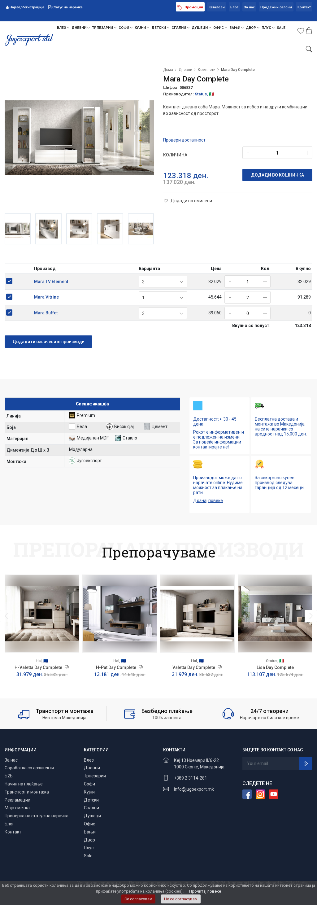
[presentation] (6, 616)
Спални (179, 28)
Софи (124, 28)
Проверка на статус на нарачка (36, 815)
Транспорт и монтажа (27, 791)
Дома (168, 70)
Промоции (193, 7)
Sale (281, 28)
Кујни (141, 28)
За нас (249, 7)
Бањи (235, 28)
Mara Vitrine (46, 297)
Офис (219, 28)
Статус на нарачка (67, 7)
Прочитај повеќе (205, 891)
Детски (159, 28)
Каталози (217, 7)
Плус (267, 28)
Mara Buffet (46, 312)
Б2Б (9, 775)
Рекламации (17, 800)
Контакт (304, 7)
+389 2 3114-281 (190, 778)
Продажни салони (276, 7)
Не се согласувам (181, 899)
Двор (251, 28)
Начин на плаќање (24, 783)
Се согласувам (138, 899)
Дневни (79, 28)
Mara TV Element (51, 281)
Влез (62, 28)
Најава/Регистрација (27, 7)
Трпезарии (103, 28)
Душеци (200, 28)
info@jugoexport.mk (194, 789)
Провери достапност (184, 140)
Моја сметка (17, 807)
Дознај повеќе (208, 500)
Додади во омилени (191, 200)
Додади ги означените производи (48, 341)
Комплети (206, 70)
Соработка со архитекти (29, 767)
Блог (234, 7)
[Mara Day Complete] (79, 137)
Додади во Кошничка (277, 175)
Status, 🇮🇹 (204, 94)
